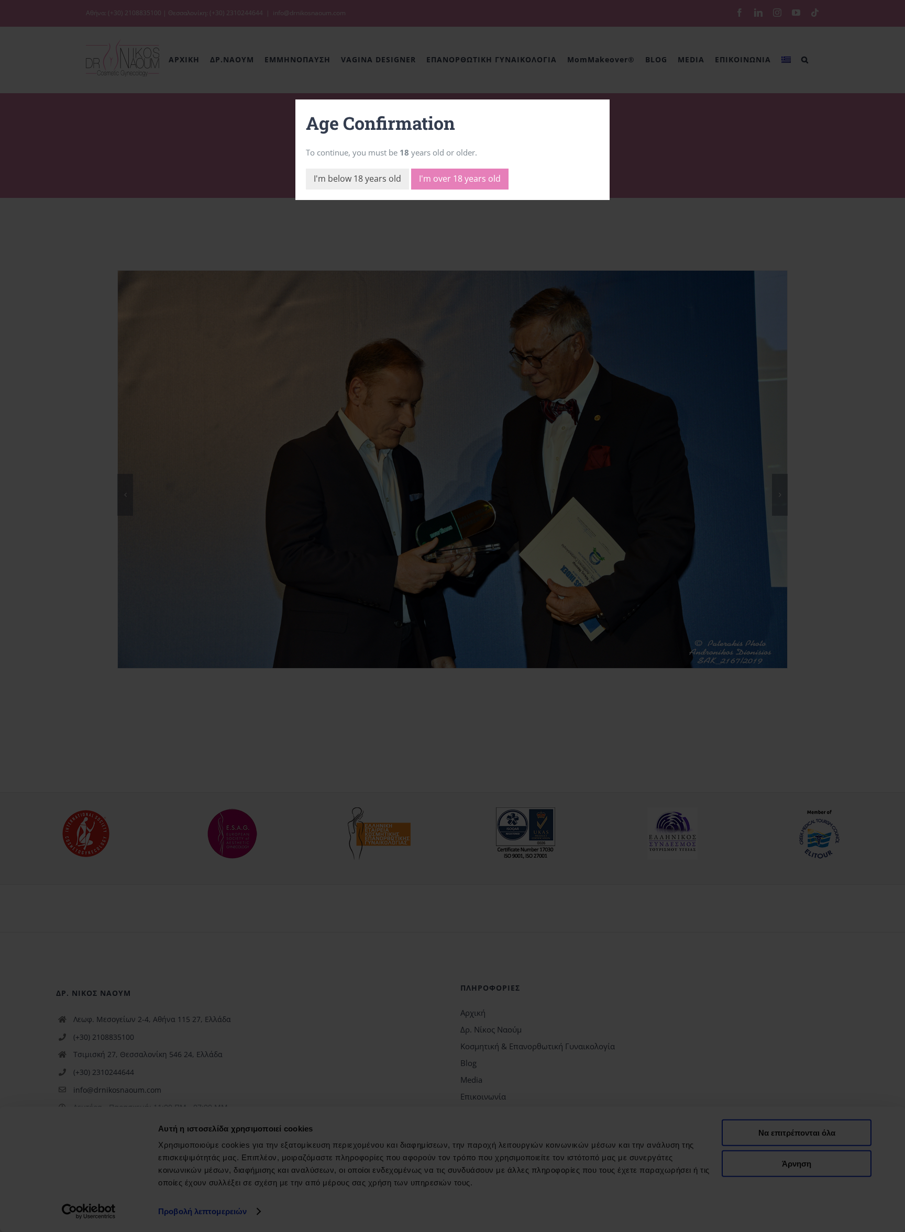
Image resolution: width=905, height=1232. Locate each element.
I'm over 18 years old (460, 178)
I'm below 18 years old (357, 178)
